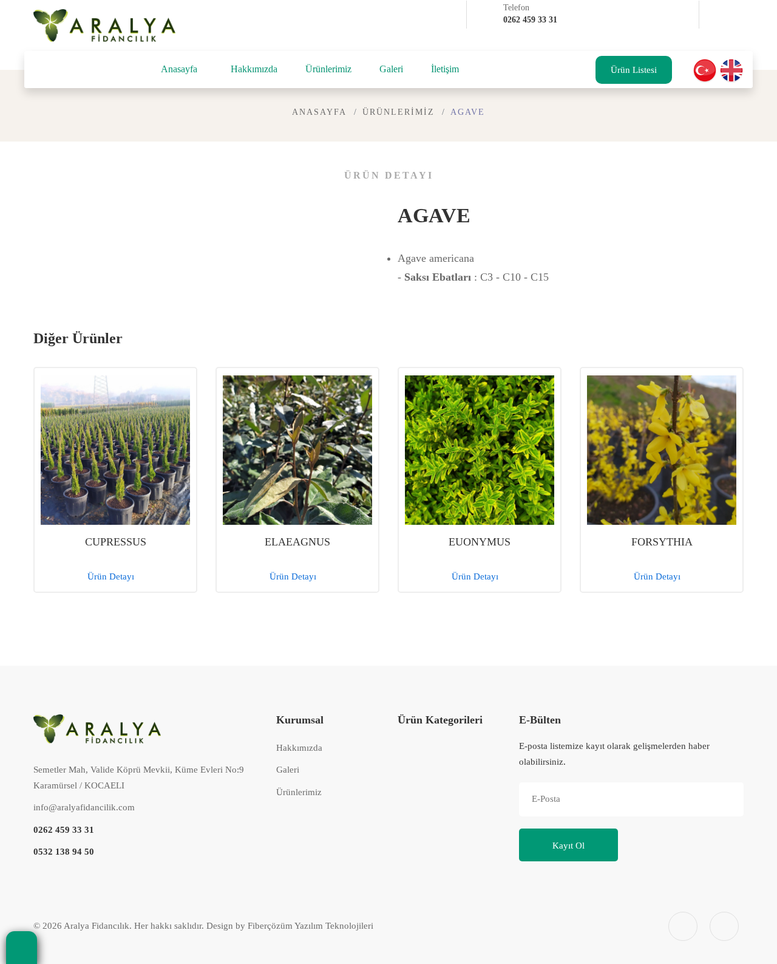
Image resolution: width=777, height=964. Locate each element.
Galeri (391, 69)
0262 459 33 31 (63, 830)
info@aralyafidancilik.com (84, 807)
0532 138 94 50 (63, 851)
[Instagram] (716, 41)
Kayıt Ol (568, 845)
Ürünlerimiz (328, 69)
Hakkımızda (254, 69)
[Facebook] (716, 16)
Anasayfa (179, 69)
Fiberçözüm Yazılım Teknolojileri (310, 926)
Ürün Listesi (634, 70)
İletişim (445, 69)
